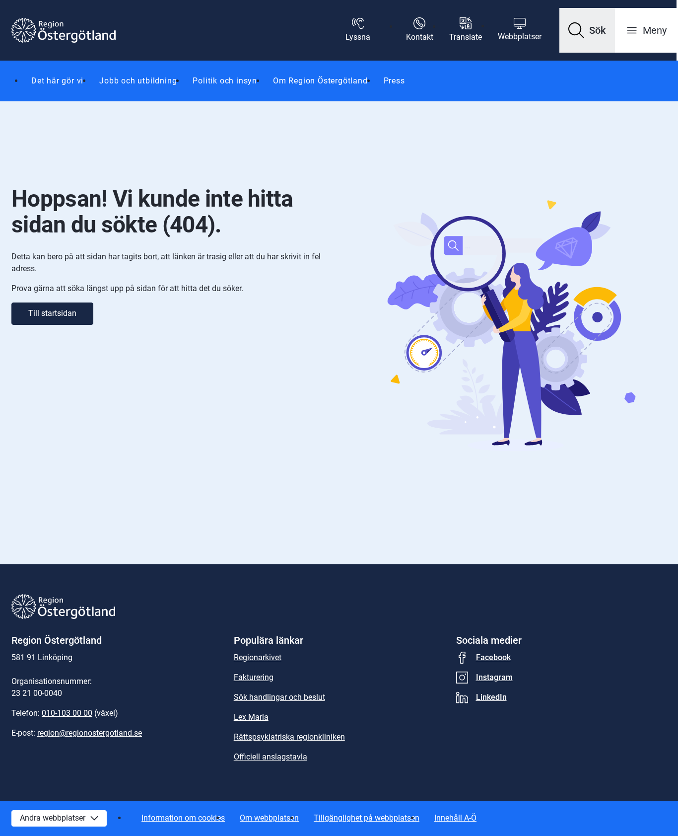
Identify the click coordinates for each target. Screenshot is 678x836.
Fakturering (253, 677)
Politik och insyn (225, 80)
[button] (587, 30)
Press (394, 80)
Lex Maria (251, 717)
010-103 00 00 (67, 713)
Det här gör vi (57, 80)
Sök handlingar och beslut (279, 697)
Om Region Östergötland (320, 80)
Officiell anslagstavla (270, 756)
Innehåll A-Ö (455, 818)
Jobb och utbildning (138, 80)
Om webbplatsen (269, 818)
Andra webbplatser (52, 818)
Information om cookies (183, 818)
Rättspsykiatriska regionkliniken (289, 737)
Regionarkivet (257, 657)
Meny (655, 30)
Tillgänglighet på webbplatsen (366, 818)
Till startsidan (52, 313)
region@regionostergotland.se (89, 733)
